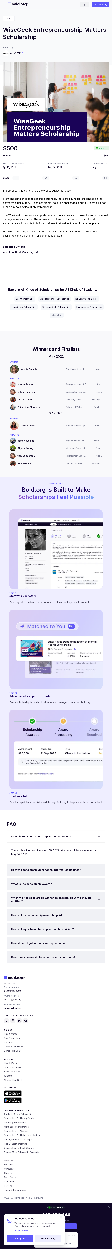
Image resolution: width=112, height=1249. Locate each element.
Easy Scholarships (25, 299)
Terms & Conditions (13, 1046)
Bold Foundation (12, 1038)
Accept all (20, 1238)
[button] (56, 836)
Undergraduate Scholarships (56, 307)
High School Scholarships (24, 307)
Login (84, 4)
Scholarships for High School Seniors (22, 1135)
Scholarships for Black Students (19, 1148)
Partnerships (10, 1181)
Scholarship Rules (12, 1067)
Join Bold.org (100, 4)
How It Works (10, 1034)
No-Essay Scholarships (86, 299)
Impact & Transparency (15, 1190)
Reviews (8, 1185)
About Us (8, 1164)
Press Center (10, 1177)
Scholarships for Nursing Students (20, 1118)
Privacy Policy (21, 1230)
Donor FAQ (9, 1042)
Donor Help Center (13, 1051)
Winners (8, 1076)
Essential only (48, 1238)
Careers (8, 1173)
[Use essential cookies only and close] (61, 1217)
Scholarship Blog (12, 1071)
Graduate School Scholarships (54, 299)
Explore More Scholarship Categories (22, 1152)
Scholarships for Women (16, 1131)
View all (55, 315)
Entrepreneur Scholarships (89, 307)
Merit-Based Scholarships (16, 1127)
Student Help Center (14, 1080)
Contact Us (9, 1169)
